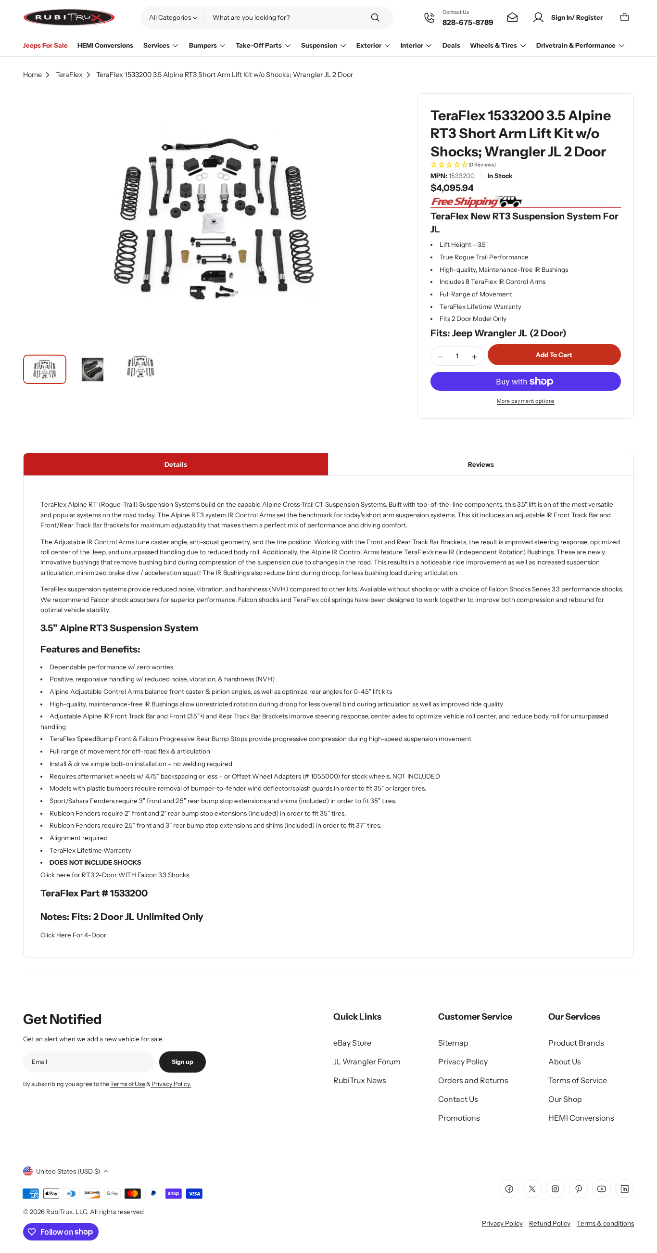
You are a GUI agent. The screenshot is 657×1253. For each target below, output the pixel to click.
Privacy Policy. (171, 1083)
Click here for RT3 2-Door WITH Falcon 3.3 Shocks (114, 875)
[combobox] (266, 17)
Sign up (182, 1061)
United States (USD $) (68, 1171)
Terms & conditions (605, 1223)
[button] (525, 165)
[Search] (375, 17)
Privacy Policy (502, 1223)
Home (32, 74)
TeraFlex (69, 74)
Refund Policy (549, 1223)
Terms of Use (127, 1083)
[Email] (512, 17)
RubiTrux (59, 1211)
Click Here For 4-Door (73, 935)
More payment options (526, 401)
